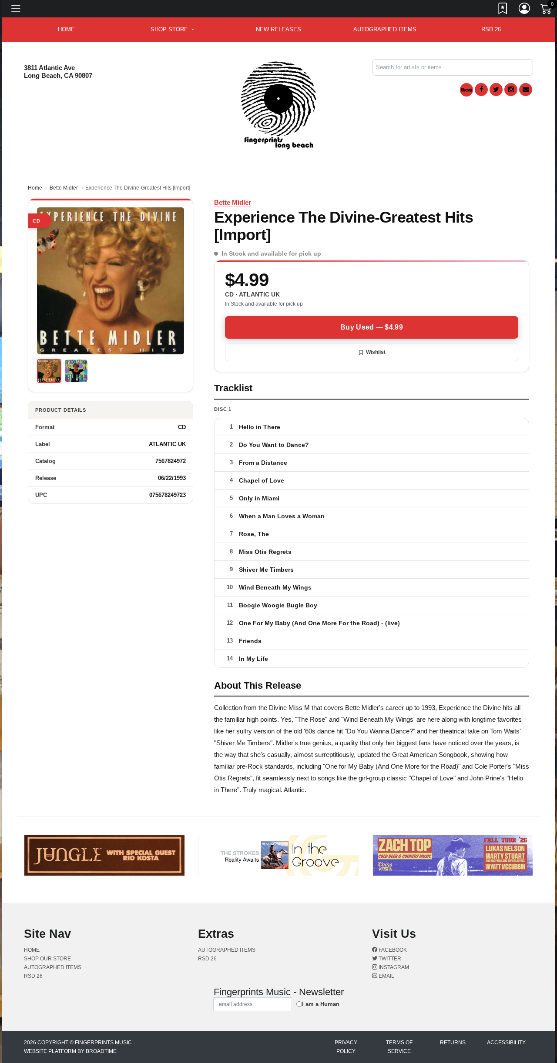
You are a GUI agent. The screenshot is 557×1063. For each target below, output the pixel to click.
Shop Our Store (47, 959)
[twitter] (496, 89)
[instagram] (510, 89)
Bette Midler (64, 188)
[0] (546, 10)
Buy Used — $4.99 (371, 327)
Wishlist (376, 352)
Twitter (389, 959)
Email (385, 976)
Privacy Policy (346, 1047)
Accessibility (506, 1043)
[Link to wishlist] (503, 10)
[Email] (525, 89)
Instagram (393, 967)
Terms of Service (399, 1047)
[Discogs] (466, 89)
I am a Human (320, 1004)
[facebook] (481, 89)
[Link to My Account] (525, 10)
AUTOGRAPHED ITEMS (384, 29)
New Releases (278, 29)
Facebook (392, 950)
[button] (172, 29)
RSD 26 (491, 29)
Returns (453, 1043)
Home (35, 188)
